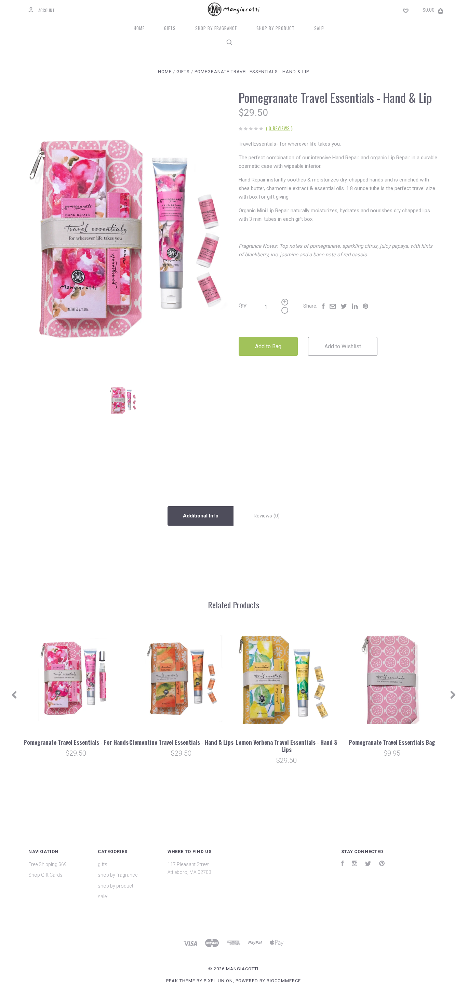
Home (139, 28)
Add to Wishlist (342, 346)
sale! (319, 28)
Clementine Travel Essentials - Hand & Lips (181, 742)
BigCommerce (284, 980)
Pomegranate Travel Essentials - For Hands (76, 742)
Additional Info (200, 516)
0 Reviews (279, 128)
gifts (170, 28)
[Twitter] (368, 864)
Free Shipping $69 (47, 864)
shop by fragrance (216, 28)
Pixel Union (218, 980)
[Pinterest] (382, 864)
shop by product (275, 28)
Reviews (263, 516)
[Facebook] (342, 864)
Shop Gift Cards (45, 875)
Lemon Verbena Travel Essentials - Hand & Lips (286, 746)
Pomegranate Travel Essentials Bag (392, 742)
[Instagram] (354, 864)
